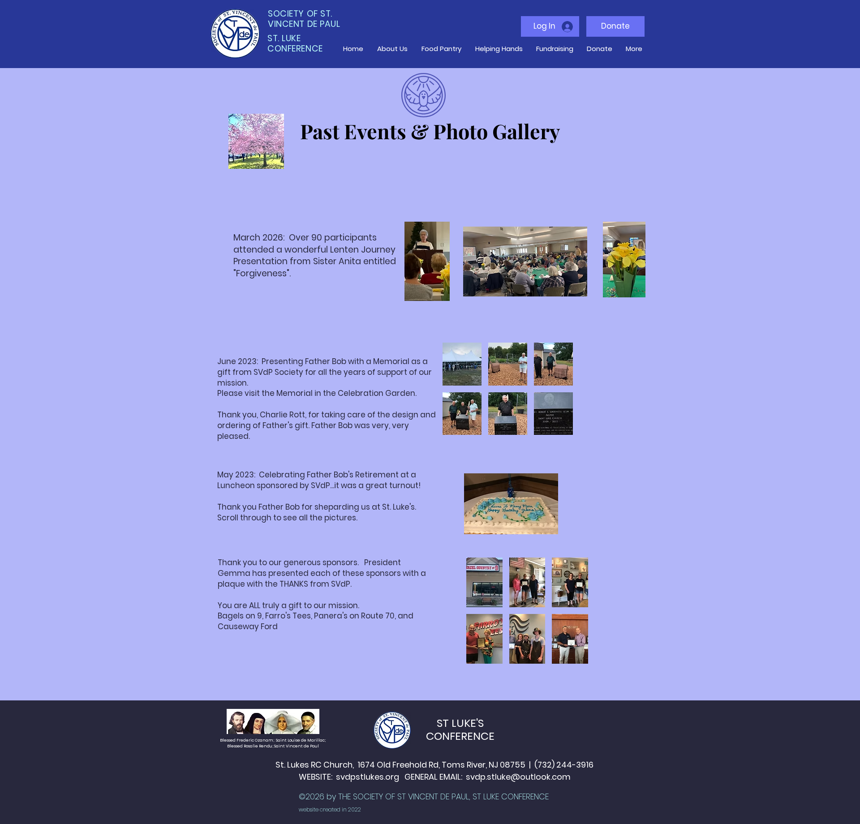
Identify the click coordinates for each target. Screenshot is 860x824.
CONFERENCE (460, 736)
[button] (462, 364)
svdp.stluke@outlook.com (518, 776)
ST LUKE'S (460, 723)
